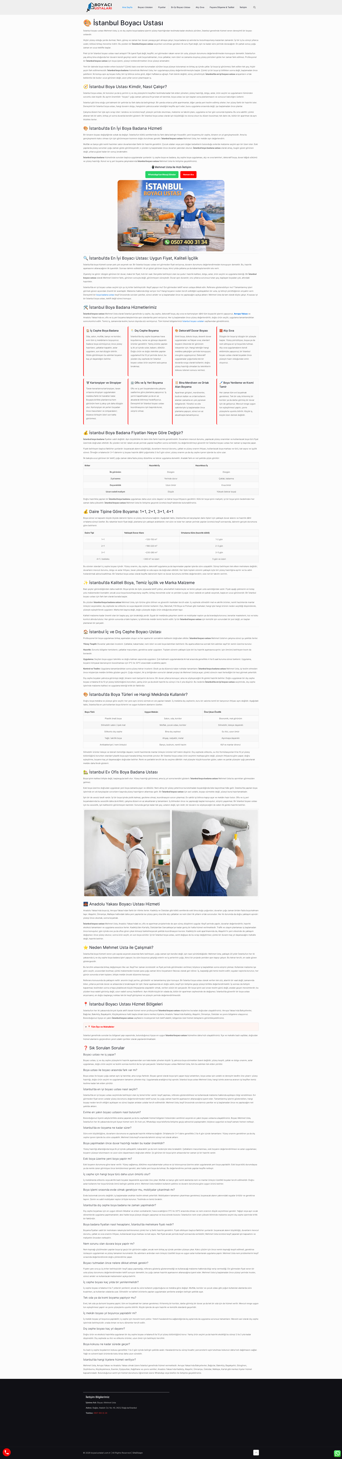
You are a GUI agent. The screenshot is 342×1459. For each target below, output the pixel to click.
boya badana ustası (105, 294)
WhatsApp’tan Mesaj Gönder (162, 174)
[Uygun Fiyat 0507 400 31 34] (99, 7)
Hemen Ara (188, 174)
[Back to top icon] (256, 1452)
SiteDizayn (138, 1453)
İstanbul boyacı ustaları (193, 321)
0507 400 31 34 (100, 1413)
